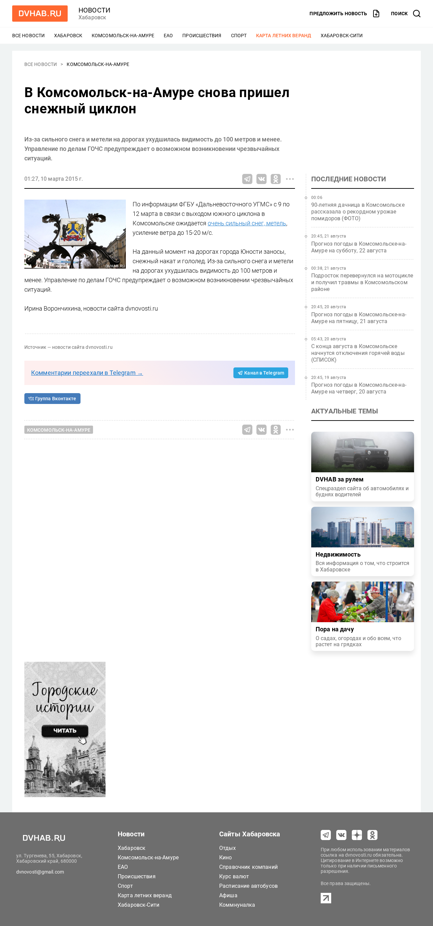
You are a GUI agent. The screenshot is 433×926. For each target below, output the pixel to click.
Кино (225, 857)
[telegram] (326, 835)
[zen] (357, 835)
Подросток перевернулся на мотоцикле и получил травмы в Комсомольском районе (362, 282)
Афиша (228, 895)
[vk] (341, 835)
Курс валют (234, 876)
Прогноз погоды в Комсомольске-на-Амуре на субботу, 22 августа (358, 247)
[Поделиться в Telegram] (247, 179)
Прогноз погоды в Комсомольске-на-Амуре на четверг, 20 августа (358, 388)
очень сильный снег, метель (247, 223)
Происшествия (201, 35)
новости (94, 10)
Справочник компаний (248, 867)
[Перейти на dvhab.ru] (40, 13)
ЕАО (168, 35)
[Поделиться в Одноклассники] (276, 179)
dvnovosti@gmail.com (40, 872)
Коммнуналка (237, 905)
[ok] (372, 835)
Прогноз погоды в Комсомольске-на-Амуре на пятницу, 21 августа (358, 317)
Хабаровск (68, 35)
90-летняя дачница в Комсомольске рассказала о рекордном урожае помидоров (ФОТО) (358, 212)
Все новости (28, 35)
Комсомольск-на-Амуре (123, 35)
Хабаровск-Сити (342, 35)
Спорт (239, 35)
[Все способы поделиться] (290, 179)
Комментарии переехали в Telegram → (87, 372)
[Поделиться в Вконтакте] (261, 179)
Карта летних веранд (283, 35)
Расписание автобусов (248, 886)
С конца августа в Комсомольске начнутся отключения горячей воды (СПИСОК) (358, 353)
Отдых (227, 848)
